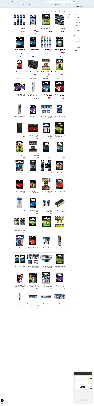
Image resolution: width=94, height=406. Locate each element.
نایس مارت (79, 2)
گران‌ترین (39, 11)
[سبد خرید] (12, 1)
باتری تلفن (78, 27)
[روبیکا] (2, 403)
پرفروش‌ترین (51, 11)
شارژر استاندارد (77, 25)
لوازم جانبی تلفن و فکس (76, 33)
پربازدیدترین (56, 11)
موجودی (78, 47)
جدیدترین (47, 11)
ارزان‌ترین (43, 11)
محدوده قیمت (77, 50)
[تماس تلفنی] (2, 400)
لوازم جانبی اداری (77, 30)
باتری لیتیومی (78, 20)
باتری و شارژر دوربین (77, 22)
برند (79, 39)
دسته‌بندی (78, 17)
